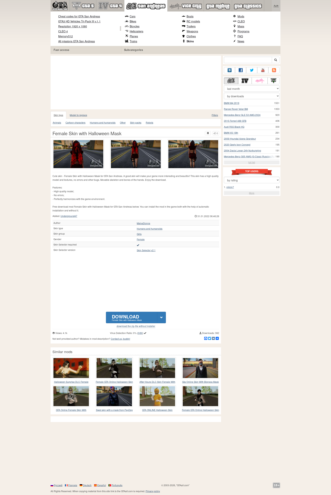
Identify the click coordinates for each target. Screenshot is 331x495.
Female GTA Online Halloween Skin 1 (114, 382)
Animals (57, 122)
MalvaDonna (143, 223)
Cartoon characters (75, 122)
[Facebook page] (240, 70)
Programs (243, 31)
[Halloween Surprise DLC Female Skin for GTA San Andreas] (71, 368)
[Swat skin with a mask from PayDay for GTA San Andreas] (114, 396)
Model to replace (78, 115)
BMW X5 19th (231, 132)
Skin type (58, 115)
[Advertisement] (137, 82)
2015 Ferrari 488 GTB (235, 120)
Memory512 (65, 36)
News (241, 41)
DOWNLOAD (127, 317)
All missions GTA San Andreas (76, 41)
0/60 (140, 333)
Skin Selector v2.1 (146, 250)
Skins (190, 41)
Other (123, 122)
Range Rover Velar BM (236, 108)
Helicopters (136, 31)
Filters (215, 115)
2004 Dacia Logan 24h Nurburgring (242, 150)
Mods (241, 16)
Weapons (192, 31)
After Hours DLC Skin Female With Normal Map (157, 382)
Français (72, 485)
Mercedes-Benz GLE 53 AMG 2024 (242, 114)
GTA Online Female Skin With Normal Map (71, 410)
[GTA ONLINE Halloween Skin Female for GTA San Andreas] (157, 396)
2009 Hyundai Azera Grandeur (240, 138)
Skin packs (135, 122)
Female (141, 239)
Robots (149, 122)
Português (117, 485)
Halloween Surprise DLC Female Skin (71, 382)
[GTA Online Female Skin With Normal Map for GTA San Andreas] (71, 396)
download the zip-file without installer (136, 326)
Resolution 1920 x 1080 (72, 26)
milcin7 (230, 187)
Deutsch (87, 485)
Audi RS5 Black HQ (234, 126)
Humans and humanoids (103, 122)
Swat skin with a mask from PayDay (114, 410)
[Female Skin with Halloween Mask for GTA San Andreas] (78, 154)
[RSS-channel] (273, 70)
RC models (193, 21)
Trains (133, 41)
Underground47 (69, 216)
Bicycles (134, 26)
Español (101, 485)
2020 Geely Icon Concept (237, 144)
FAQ (240, 36)
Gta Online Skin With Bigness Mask (200, 381)
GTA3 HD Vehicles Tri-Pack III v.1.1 (79, 21)
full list (251, 162)
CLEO (241, 21)
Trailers (191, 26)
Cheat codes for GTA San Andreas (79, 16)
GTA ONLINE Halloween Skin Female (157, 410)
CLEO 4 (63, 31)
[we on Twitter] (251, 70)
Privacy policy (153, 491)
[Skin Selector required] (138, 245)
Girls (139, 234)
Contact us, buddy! (120, 338)
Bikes (133, 21)
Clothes (191, 36)
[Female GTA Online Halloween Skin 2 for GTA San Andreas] (200, 396)
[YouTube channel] (262, 70)
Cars (132, 16)
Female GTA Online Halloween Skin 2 (200, 410)
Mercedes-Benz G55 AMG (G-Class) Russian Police (251, 156)
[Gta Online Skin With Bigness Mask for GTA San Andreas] (200, 368)
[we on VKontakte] (229, 70)
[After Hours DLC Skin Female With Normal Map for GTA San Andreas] (157, 368)
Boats (190, 16)
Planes (134, 36)
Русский (58, 485)
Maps (241, 26)
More (251, 193)
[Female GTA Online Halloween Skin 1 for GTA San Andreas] (114, 368)
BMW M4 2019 (231, 103)
